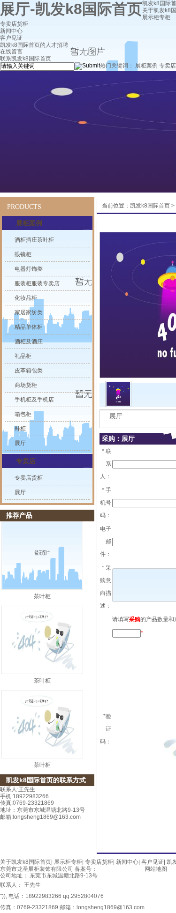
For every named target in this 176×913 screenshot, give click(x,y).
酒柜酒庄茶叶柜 (34, 240)
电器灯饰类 (29, 269)
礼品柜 (23, 356)
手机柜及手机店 (34, 399)
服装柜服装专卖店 (37, 283)
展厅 (20, 443)
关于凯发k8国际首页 (25, 862)
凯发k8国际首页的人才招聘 (34, 45)
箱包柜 (23, 414)
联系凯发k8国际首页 (25, 58)
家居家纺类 (29, 312)
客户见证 (11, 38)
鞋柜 (20, 428)
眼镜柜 (23, 254)
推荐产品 (19, 515)
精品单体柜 (29, 327)
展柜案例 (146, 65)
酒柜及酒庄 (29, 341)
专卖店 (167, 65)
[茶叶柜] (42, 555)
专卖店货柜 (14, 24)
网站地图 (156, 869)
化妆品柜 (26, 298)
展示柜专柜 (156, 17)
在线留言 (11, 51)
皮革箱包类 (29, 370)
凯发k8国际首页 (150, 205)
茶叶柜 (42, 596)
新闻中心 (11, 31)
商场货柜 (26, 385)
